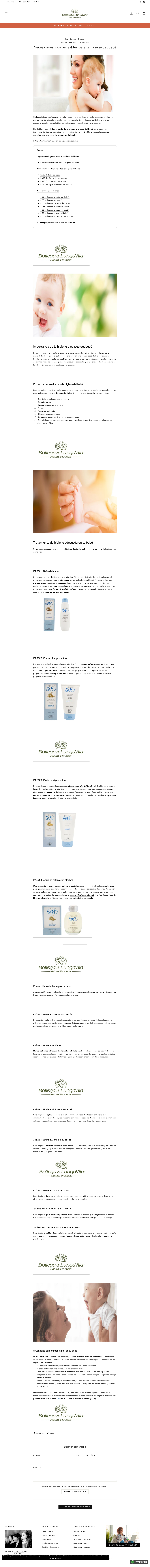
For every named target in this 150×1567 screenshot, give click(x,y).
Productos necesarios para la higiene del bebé (59, 162)
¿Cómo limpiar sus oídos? (51, 200)
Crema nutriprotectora (75, 854)
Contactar (37, 2)
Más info (51, 1558)
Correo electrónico (86, 1455)
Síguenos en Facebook (81, 1543)
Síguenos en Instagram (81, 1547)
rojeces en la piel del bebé (80, 786)
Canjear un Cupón (48, 1535)
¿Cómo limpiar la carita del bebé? (54, 197)
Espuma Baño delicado (75, 638)
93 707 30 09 (19, 1551)
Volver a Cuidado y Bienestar (77, 1507)
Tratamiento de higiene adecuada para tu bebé (58, 168)
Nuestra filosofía (11, 2)
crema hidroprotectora (91, 664)
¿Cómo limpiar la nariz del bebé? (54, 206)
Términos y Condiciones (82, 1539)
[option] (75, 25)
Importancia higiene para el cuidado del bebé (58, 156)
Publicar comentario (75, 1492)
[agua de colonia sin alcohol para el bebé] (62, 920)
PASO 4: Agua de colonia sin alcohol (56, 184)
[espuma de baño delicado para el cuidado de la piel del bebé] (56, 615)
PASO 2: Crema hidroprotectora (53, 178)
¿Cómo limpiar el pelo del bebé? (54, 213)
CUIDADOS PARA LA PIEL (69, 42)
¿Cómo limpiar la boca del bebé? (54, 210)
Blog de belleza (25, 2)
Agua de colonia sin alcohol (75, 943)
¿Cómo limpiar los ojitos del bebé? (55, 203)
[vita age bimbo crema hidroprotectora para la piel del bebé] (59, 701)
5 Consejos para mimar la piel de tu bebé (56, 222)
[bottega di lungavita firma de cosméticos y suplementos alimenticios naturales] (61, 253)
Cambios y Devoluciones (51, 1547)
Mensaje (37, 1467)
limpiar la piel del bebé (63, 589)
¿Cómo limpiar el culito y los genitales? (57, 216)
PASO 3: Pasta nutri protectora (53, 181)
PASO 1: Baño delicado (50, 174)
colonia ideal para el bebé (82, 895)
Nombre (37, 1455)
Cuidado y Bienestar (77, 39)
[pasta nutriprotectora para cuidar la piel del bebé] (58, 829)
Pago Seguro (46, 1539)
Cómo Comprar (47, 1531)
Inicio (66, 39)
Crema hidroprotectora (75, 727)
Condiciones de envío (50, 1543)
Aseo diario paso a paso (48, 190)
